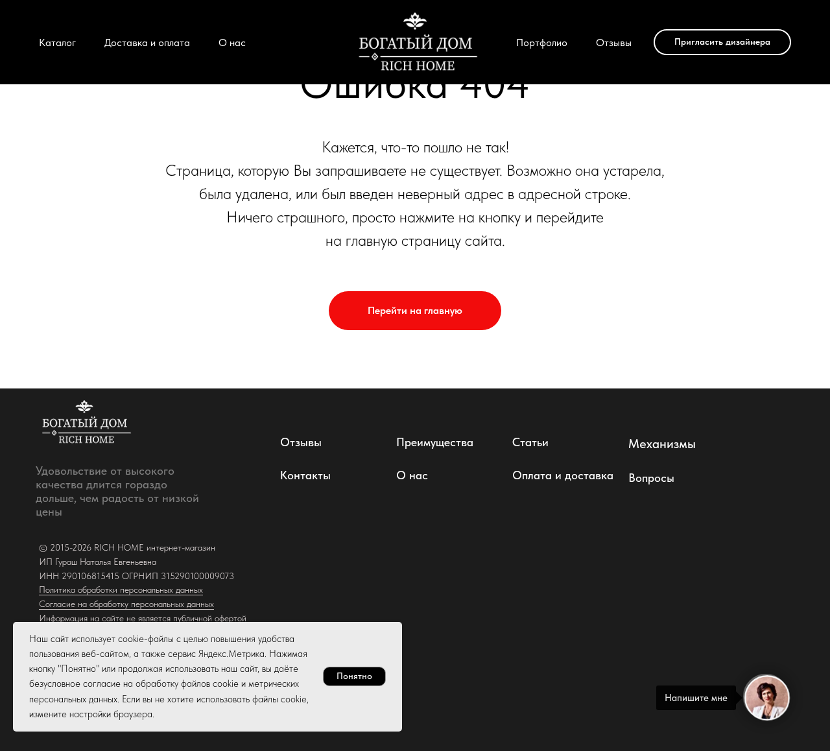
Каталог (57, 42)
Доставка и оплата (147, 42)
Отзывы (614, 42)
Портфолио (541, 42)
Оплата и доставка (562, 475)
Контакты (305, 475)
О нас (232, 42)
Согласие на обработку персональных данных (126, 604)
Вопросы (651, 477)
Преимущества (434, 442)
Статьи (530, 442)
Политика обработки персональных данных (121, 589)
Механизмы (662, 443)
